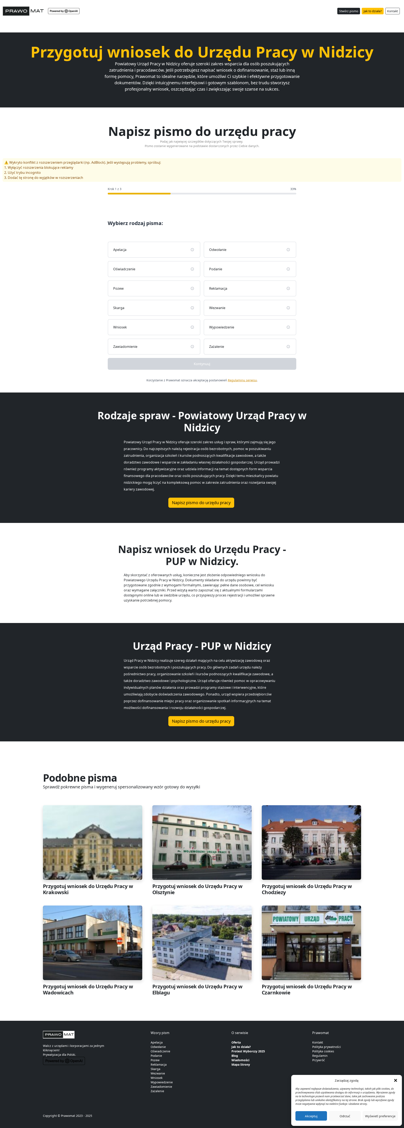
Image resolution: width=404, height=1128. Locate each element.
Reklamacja (159, 1064)
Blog (234, 1056)
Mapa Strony (240, 1064)
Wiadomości (240, 1060)
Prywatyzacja (52, 1055)
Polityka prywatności (326, 1047)
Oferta (236, 1042)
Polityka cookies (323, 1051)
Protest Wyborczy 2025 (248, 1051)
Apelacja (157, 1042)
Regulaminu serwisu (242, 380)
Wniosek (156, 1078)
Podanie (156, 1056)
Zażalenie (157, 1091)
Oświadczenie (160, 1051)
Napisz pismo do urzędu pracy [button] (201, 502)
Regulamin (320, 1056)
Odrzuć (345, 1116)
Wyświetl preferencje (380, 1116)
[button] (395, 1080)
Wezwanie (158, 1073)
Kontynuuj (202, 364)
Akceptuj (311, 1116)
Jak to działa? (373, 11)
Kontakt (392, 11)
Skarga (155, 1069)
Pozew (155, 1060)
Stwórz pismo (348, 11)
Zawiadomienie (161, 1087)
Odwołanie (158, 1047)
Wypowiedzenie (162, 1082)
